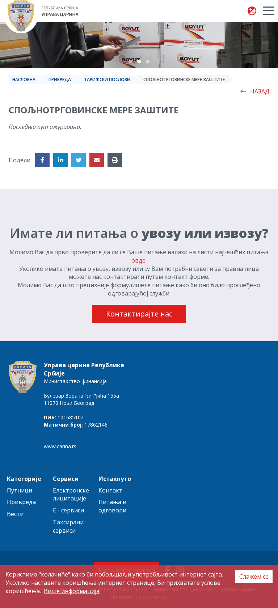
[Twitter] (78, 160)
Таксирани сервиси (68, 526)
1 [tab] (130, 61)
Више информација (72, 591)
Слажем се (254, 576)
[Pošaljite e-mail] (96, 160)
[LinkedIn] (60, 160)
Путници (19, 490)
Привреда (60, 79)
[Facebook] (42, 160)
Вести (15, 514)
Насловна (23, 79)
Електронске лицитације (71, 494)
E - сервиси (68, 510)
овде (138, 260)
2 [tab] (139, 61)
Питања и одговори (112, 506)
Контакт (110, 490)
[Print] (115, 160)
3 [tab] (147, 61)
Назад (259, 91)
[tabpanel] (139, 45)
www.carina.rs (60, 446)
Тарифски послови (107, 79)
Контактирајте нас (139, 314)
